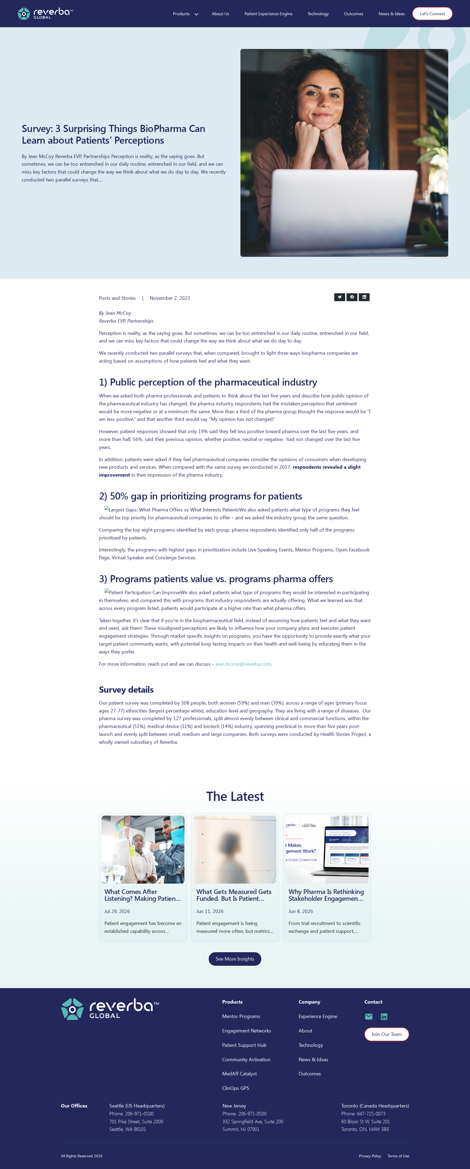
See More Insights (235, 958)
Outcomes (353, 13)
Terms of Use (398, 1155)
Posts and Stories (117, 298)
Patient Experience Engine (268, 13)
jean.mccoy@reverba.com (243, 664)
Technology (318, 13)
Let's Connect (432, 13)
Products (181, 13)
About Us (220, 13)
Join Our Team (387, 1034)
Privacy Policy (370, 1155)
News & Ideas (392, 13)
